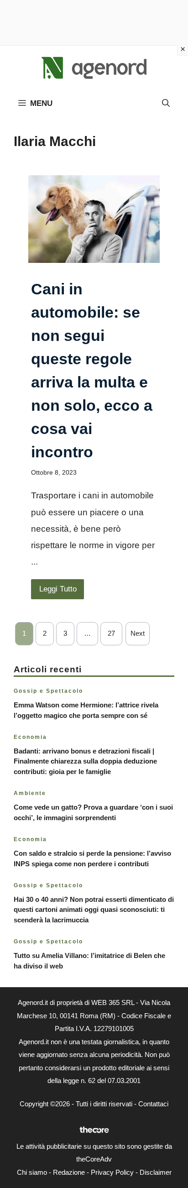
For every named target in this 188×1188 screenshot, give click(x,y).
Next (138, 633)
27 (111, 633)
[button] (166, 103)
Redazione (69, 1172)
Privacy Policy (112, 1172)
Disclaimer (156, 1172)
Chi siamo (32, 1172)
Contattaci (153, 1104)
